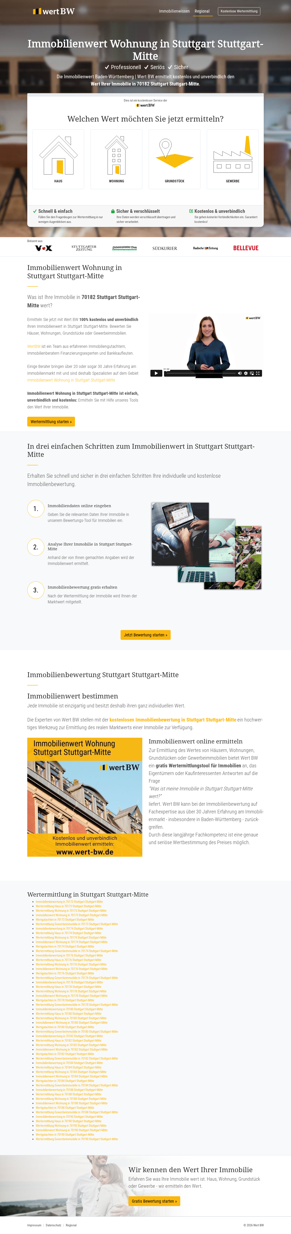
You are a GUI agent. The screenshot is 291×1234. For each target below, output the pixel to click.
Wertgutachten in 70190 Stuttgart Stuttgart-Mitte (65, 1135)
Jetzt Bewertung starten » (145, 634)
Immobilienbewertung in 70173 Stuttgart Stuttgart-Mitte (69, 902)
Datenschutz (53, 1225)
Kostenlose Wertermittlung (239, 11)
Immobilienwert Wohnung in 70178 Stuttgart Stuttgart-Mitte (72, 996)
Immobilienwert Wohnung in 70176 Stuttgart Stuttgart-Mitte (72, 969)
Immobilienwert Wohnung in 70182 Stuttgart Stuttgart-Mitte (72, 1049)
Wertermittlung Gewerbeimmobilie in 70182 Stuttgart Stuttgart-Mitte (77, 1058)
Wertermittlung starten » (51, 421)
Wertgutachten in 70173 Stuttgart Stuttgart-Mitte (65, 920)
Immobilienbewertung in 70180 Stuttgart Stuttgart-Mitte (69, 1009)
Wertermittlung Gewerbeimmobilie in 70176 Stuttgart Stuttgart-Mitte (77, 978)
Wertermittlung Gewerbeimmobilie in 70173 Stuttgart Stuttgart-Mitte (77, 924)
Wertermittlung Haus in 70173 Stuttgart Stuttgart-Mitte (68, 906)
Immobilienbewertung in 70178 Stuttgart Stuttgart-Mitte (69, 982)
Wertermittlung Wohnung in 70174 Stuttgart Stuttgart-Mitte (71, 937)
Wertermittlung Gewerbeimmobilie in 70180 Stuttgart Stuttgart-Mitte (77, 1032)
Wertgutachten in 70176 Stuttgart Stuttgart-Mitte (65, 973)
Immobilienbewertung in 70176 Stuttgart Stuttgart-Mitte (69, 955)
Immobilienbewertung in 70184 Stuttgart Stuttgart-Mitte (69, 1063)
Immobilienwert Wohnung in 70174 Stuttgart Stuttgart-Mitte (72, 942)
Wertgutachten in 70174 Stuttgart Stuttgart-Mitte (65, 946)
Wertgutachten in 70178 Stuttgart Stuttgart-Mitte (65, 1000)
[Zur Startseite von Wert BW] (54, 11)
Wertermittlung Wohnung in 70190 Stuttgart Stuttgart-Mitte (71, 1126)
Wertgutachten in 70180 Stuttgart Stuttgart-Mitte (65, 1027)
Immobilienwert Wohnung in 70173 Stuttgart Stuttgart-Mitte (72, 915)
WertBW (33, 346)
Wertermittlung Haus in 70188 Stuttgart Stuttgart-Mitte (68, 1094)
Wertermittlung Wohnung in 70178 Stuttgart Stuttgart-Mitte (71, 991)
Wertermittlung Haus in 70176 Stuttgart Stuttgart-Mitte (68, 960)
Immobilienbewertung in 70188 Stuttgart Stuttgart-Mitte (69, 1090)
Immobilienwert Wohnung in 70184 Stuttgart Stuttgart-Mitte (72, 1076)
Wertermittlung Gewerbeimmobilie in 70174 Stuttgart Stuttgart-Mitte (77, 951)
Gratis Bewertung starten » (154, 1201)
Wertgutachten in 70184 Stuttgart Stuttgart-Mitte (65, 1081)
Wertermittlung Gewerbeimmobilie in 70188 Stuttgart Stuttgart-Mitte (77, 1112)
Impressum (34, 1225)
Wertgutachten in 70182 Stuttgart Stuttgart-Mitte (65, 1054)
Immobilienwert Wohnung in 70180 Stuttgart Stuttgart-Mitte (72, 1023)
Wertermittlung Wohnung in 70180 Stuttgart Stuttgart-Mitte (71, 1018)
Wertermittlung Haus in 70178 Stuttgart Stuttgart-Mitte (68, 987)
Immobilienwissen (174, 11)
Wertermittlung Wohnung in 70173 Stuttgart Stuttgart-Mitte (71, 911)
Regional (202, 11)
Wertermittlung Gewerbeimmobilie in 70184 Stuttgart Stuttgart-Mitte (77, 1085)
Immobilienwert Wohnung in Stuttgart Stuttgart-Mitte (71, 380)
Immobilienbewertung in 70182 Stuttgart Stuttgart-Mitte (69, 1036)
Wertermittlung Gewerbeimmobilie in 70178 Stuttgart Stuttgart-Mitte (77, 1005)
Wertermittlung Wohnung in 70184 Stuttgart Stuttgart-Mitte (71, 1072)
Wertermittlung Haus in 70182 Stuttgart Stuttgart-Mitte (68, 1040)
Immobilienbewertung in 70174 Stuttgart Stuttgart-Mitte (69, 929)
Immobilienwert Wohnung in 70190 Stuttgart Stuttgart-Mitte (72, 1130)
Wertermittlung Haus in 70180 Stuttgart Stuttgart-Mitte (68, 1014)
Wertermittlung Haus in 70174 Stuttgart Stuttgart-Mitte (68, 933)
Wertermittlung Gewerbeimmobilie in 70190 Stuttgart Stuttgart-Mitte (77, 1139)
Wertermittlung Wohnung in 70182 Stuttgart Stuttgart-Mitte (71, 1045)
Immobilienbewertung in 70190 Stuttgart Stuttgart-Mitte (69, 1117)
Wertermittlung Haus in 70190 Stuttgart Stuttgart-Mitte (68, 1121)
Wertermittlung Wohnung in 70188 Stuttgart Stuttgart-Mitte (71, 1099)
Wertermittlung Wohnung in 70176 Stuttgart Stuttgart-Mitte (71, 964)
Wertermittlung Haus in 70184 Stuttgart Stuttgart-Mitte (68, 1067)
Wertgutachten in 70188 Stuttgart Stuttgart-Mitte (65, 1108)
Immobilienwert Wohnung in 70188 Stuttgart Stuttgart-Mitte (72, 1103)
